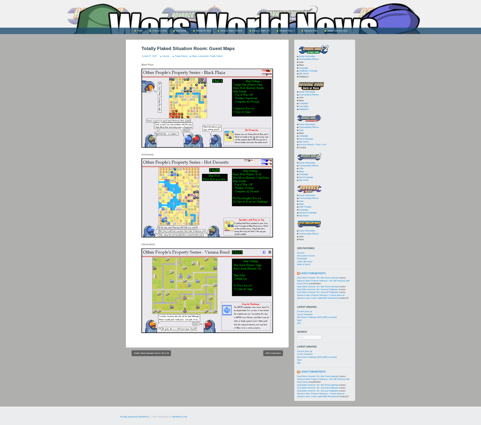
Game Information (307, 56)
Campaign (303, 68)
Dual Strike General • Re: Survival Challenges (318, 289)
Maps (194, 56)
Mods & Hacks (304, 264)
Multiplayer (304, 109)
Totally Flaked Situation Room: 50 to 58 (151, 353)
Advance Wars (311, 31)
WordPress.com (179, 417)
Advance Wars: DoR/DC (231, 31)
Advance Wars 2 (287, 31)
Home (140, 31)
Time (317, 144)
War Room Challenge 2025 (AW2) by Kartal (317, 317)
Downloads (181, 31)
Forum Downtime (305, 314)
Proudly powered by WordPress (134, 417)
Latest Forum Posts (313, 273)
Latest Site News (304, 261)
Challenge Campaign (308, 71)
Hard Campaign (306, 139)
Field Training (305, 207)
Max (299, 323)
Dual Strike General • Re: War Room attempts (318, 278)
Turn (324, 144)
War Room (304, 73)
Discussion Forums (306, 256)
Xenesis (165, 56)
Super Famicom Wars (337, 31)
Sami (299, 320)
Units (301, 130)
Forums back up (304, 311)
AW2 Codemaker (273, 353)
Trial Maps (304, 106)
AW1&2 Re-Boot (203, 31)
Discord (300, 253)
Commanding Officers (309, 59)
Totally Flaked (181, 56)
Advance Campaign (308, 212)
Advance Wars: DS (261, 31)
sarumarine (203, 56)
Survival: (303, 144)
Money (310, 144)
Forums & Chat (159, 31)
